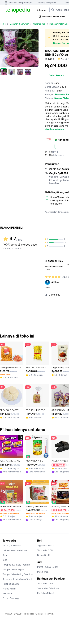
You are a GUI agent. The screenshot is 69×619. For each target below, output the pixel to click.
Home (3, 24)
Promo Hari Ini (9, 588)
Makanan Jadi (39, 24)
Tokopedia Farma (11, 584)
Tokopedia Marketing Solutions (18, 574)
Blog (5, 560)
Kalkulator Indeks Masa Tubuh (17, 579)
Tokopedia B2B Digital (14, 569)
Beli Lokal (7, 593)
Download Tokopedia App (20, 2)
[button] (54, 16)
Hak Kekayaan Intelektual (15, 550)
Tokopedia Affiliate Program (16, 564)
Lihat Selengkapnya (54, 129)
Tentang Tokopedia (47, 2)
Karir (5, 555)
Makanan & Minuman (19, 24)
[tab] (56, 75)
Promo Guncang (11, 598)
